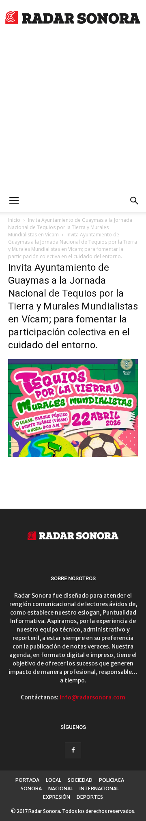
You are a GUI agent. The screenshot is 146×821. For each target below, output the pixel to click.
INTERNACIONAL (99, 788)
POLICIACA (111, 780)
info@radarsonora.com (92, 697)
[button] (134, 201)
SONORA (31, 788)
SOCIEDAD (80, 780)
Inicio (14, 220)
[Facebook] (73, 750)
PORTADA (27, 780)
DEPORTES (90, 797)
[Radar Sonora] (73, 18)
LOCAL (53, 780)
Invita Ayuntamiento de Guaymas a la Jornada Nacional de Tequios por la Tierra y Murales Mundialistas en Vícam (70, 227)
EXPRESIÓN (56, 797)
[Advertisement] (73, 113)
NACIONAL (60, 788)
